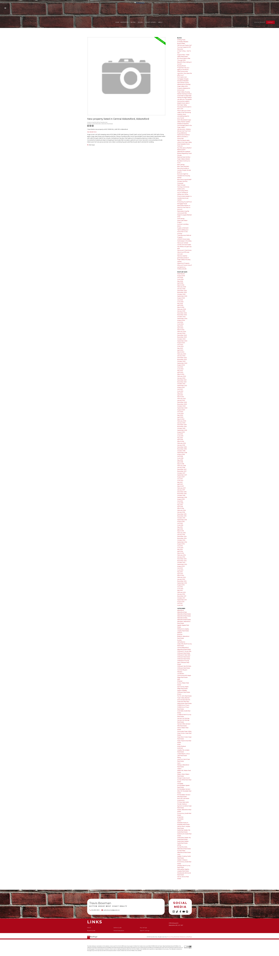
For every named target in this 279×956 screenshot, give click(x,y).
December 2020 (182, 402)
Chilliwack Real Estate (183, 658)
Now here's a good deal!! (184, 179)
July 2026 (180, 277)
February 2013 (181, 577)
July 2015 (180, 523)
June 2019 (180, 436)
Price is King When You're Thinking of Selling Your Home (182, 192)
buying (179, 640)
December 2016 (181, 491)
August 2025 (181, 298)
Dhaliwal (179, 681)
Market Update (150, 22)
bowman (179, 634)
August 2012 (181, 585)
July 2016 (180, 501)
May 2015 (180, 527)
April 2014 (180, 551)
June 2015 (180, 525)
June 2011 (180, 605)
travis (178, 854)
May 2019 (180, 437)
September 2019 (182, 430)
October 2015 (181, 518)
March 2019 (180, 441)
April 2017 (180, 484)
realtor (179, 820)
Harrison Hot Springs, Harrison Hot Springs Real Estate (183, 720)
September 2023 (182, 341)
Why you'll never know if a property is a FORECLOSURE (184, 267)
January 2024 (181, 333)
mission (179, 768)
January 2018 (181, 467)
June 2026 (180, 279)
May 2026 (180, 281)
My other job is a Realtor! (184, 148)
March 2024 (180, 329)
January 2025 (181, 311)
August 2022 (181, 365)
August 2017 (181, 477)
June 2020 (180, 413)
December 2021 (182, 380)
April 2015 (180, 529)
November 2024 (182, 314)
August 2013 (181, 566)
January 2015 (181, 534)
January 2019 (181, 445)
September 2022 (182, 363)
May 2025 (180, 303)
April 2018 (180, 462)
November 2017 (182, 471)
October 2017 (181, 473)
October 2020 (181, 406)
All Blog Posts (181, 39)
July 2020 (180, 411)
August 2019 (181, 432)
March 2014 (180, 553)
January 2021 (181, 400)
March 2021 (180, 396)
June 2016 (180, 503)
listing (179, 757)
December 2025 (182, 290)
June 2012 (180, 588)
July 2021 (180, 389)
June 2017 (180, 480)
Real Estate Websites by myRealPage (183, 936)
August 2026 (181, 275)
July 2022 (180, 367)
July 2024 (180, 322)
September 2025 (182, 296)
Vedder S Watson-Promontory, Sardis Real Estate (184, 861)
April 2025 (180, 305)
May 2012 (180, 590)
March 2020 (180, 419)
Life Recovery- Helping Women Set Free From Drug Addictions (184, 131)
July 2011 (179, 603)
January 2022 (181, 378)
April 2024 (180, 328)
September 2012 (182, 583)
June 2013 (180, 570)
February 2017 (181, 488)
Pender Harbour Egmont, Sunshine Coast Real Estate (184, 805)
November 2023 (182, 337)
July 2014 (180, 545)
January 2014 (181, 557)
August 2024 (181, 320)
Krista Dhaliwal (181, 746)
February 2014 (181, 555)
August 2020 (181, 410)
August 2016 (181, 499)
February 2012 (181, 592)
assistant (179, 632)
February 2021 (181, 398)
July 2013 (180, 568)
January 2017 (181, 490)
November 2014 (182, 538)
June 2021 (180, 391)
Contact (270, 22)
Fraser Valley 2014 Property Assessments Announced (183, 88)
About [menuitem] (160, 22)
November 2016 (181, 493)
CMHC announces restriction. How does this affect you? (184, 73)
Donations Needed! (182, 80)
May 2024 (180, 326)
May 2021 (180, 393)
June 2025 (180, 301)
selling (179, 845)
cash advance (181, 642)
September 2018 (182, 452)
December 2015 (181, 514)
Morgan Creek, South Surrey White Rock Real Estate (184, 779)
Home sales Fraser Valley (184, 731)
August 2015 (181, 521)
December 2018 (182, 447)
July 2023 (180, 344)
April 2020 (180, 417)
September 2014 (182, 542)
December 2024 (182, 313)
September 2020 (182, 408)
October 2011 (181, 598)
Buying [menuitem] (133, 22)
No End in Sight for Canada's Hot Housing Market (183, 175)
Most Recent (181, 273)
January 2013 (181, 579)
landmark (180, 748)
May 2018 (180, 460)
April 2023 (180, 350)
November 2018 (182, 449)
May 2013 (180, 572)
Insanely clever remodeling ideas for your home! (183, 116)
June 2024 (180, 324)
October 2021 (181, 383)
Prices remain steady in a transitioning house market (184, 198)
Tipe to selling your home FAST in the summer (182, 231)
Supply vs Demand (182, 228)
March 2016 (180, 508)
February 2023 (181, 354)
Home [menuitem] (117, 22)
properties (180, 817)
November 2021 (182, 382)
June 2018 (180, 458)
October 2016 (181, 495)
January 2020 (181, 423)
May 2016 (180, 505)
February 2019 (181, 443)
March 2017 (180, 486)
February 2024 (181, 331)
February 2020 (181, 421)
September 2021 (182, 385)
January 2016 (181, 512)
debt (178, 679)
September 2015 (182, 519)
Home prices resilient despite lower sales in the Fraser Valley (183, 103)
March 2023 (180, 352)
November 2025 (182, 292)
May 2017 (180, 482)
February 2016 (181, 510)
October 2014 (181, 540)
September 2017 (182, 475)
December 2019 (182, 424)
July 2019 (180, 434)
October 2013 (181, 562)
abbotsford (180, 610)
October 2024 (181, 316)
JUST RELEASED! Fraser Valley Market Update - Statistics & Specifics (184, 121)
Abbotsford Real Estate (184, 616)
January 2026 (181, 288)
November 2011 (181, 596)
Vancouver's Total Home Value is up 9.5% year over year (184, 252)
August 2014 (181, 544)
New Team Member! (183, 166)
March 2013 (180, 575)
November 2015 (181, 516)
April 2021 (180, 395)
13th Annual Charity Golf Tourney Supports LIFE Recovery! (184, 47)
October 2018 (181, 451)
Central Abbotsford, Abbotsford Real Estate (102, 123)
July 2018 (180, 456)
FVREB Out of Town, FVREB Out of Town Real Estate (183, 707)
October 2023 (181, 339)
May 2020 (180, 415)
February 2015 (181, 532)
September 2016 (182, 497)
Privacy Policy (170, 936)
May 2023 (180, 348)
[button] (259, 22)
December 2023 (182, 335)
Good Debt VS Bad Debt (184, 95)
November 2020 (182, 404)
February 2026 (181, 287)
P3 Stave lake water (183, 802)
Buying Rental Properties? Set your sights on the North (183, 67)
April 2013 (180, 573)
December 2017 (182, 469)
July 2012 (180, 586)
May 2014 (180, 549)
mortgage (180, 783)
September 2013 (182, 564)
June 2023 (180, 346)
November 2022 (182, 359)
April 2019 (180, 439)
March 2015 (180, 531)
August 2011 (180, 601)
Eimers (179, 694)
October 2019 (181, 428)
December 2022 (182, 357)
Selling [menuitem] (140, 22)
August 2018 (181, 454)
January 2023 (181, 355)
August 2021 (181, 387)
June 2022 (180, 369)
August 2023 (181, 342)
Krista (178, 744)
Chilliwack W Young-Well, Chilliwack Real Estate (183, 662)
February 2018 (181, 465)
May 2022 (180, 370)
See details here (91, 132)
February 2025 (181, 309)
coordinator (180, 673)
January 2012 (181, 594)
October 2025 (181, 294)
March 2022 (180, 374)
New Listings (180, 164)
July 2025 (180, 300)
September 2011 (182, 600)
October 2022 (181, 361)
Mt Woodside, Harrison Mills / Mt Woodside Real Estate (184, 791)
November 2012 (182, 581)
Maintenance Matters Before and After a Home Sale (183, 136)
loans (178, 763)
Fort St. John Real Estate (184, 696)
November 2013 (182, 560)
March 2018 (180, 464)
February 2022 (181, 376)
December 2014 (182, 536)
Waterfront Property (183, 263)
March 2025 (180, 307)
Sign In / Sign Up (259, 22)
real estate (180, 819)
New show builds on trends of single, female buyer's (184, 170)
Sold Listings (180, 218)
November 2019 (182, 426)
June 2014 (180, 547)
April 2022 (180, 372)
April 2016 (180, 506)
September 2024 (182, 318)
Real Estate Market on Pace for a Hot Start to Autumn (183, 207)
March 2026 (180, 285)
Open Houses (181, 185)
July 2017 (180, 478)
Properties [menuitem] (124, 22)
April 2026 (180, 283)
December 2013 (182, 559)
